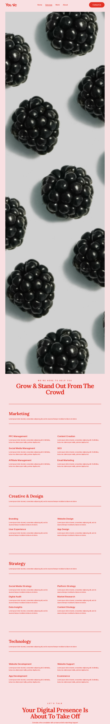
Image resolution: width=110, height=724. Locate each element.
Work (57, 5)
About (65, 5)
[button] (97, 4)
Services (48, 5)
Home (39, 5)
